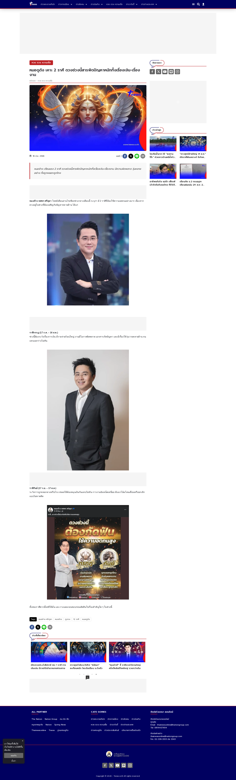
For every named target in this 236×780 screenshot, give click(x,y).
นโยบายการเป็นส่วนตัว (131, 730)
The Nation (37, 719)
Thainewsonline (39, 730)
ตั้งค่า (13, 760)
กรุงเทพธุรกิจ (37, 724)
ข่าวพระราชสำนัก (98, 719)
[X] (158, 71)
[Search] (199, 4)
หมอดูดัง (86, 619)
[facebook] (124, 156)
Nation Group (51, 719)
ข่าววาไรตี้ (114, 724)
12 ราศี (76, 619)
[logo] (33, 4)
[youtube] (164, 71)
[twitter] (130, 156)
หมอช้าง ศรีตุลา (45, 619)
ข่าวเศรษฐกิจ (96, 730)
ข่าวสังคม (125, 719)
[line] (136, 156)
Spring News (60, 724)
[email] (142, 156)
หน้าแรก (33, 81)
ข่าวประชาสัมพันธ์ (111, 730)
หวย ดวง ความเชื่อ (45, 81)
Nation (49, 724)
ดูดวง (67, 619)
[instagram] (177, 71)
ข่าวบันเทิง (136, 719)
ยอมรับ (14, 755)
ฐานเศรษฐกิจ (62, 730)
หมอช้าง (58, 619)
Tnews (52, 730)
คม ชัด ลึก (64, 719)
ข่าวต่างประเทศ (127, 724)
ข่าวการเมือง (113, 719)
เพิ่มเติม (7, 750)
